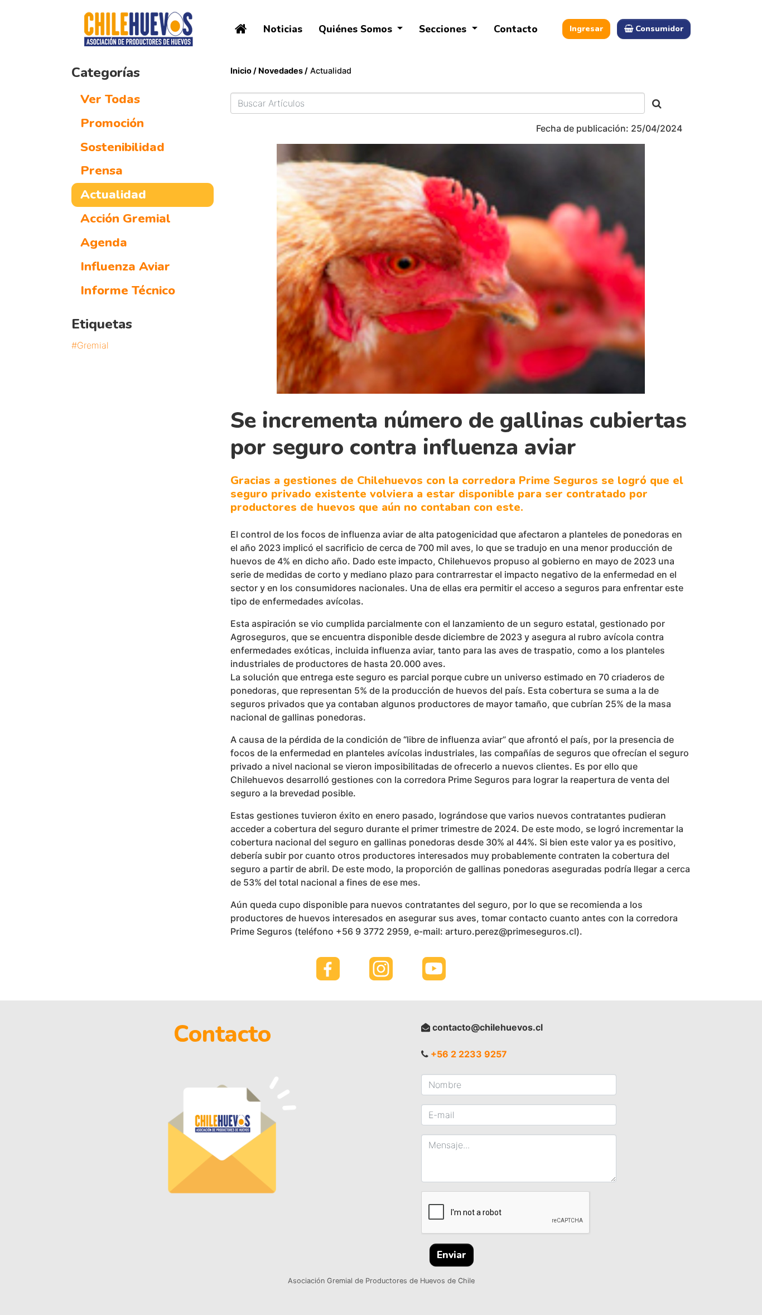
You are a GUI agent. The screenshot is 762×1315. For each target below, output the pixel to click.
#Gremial (90, 345)
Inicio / (244, 70)
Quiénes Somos (357, 29)
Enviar (451, 1254)
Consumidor (659, 28)
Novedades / (283, 70)
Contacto (516, 29)
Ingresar (586, 28)
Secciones (444, 29)
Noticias (282, 29)
